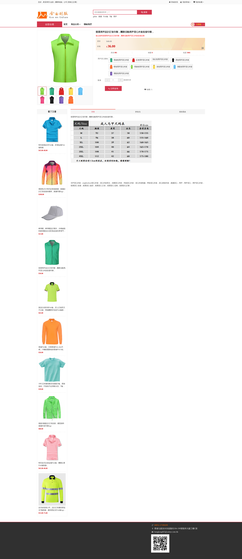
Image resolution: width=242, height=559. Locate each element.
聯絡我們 (88, 24)
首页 (66, 24)
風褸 (100, 17)
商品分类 (75, 24)
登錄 (69, 2)
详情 (93, 112)
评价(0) (137, 112)
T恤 (110, 17)
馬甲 (115, 17)
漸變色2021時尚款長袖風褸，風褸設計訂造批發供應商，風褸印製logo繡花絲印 (52, 191)
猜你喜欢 (182, 112)
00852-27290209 (161, 525)
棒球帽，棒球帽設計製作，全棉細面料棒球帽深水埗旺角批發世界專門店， (52, 231)
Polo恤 (105, 17)
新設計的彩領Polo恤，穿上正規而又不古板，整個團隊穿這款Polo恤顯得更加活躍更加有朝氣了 (52, 310)
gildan (95, 17)
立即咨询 (114, 89)
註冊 (74, 2)
